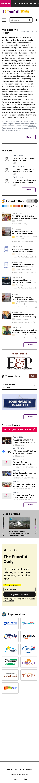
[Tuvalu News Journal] (10, 675)
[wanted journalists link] (19, 363)
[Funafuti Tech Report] (28, 623)
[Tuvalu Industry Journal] (10, 662)
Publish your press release (18, 429)
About (9, 770)
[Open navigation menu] (4, 20)
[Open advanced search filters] (29, 20)
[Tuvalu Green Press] (10, 649)
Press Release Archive (23, 770)
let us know (32, 126)
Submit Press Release (19, 774)
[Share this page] (35, 20)
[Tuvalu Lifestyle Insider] (28, 662)
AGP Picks (5, 3)
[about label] (13, 221)
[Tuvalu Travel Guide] (10, 688)
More (28, 137)
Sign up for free (19, 594)
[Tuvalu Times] (28, 675)
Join (33, 376)
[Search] (24, 20)
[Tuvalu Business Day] (28, 636)
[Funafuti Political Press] (10, 623)
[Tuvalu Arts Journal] (10, 636)
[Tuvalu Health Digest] (28, 649)
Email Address (12, 585)
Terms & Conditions (19, 779)
